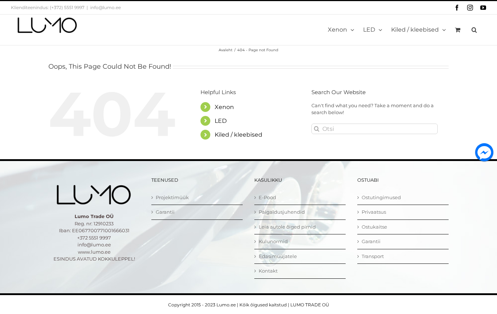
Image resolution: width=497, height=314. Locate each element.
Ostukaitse (374, 227)
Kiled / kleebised (238, 134)
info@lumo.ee (105, 7)
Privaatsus (374, 212)
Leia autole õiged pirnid (287, 227)
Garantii (165, 212)
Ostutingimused (381, 197)
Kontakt (268, 271)
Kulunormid (273, 241)
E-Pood (267, 197)
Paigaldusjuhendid (282, 212)
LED (221, 120)
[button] (474, 30)
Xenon (224, 107)
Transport (373, 256)
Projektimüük (172, 197)
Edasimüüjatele (278, 256)
